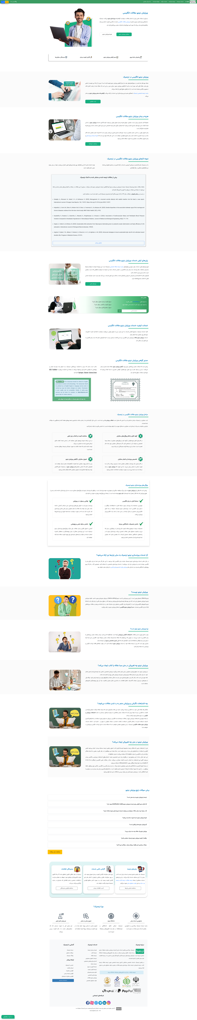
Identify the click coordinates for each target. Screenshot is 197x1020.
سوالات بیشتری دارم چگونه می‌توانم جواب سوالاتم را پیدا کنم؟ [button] (132, 845)
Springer (80, 373)
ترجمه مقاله (94, 956)
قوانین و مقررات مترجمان (67, 976)
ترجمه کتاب (122, 880)
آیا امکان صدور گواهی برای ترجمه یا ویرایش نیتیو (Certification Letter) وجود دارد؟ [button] (127, 804)
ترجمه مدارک (94, 964)
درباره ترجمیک (70, 950)
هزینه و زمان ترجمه (92, 950)
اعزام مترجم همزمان (92, 972)
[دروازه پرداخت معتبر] (109, 991)
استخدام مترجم (63, 980)
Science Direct (93, 373)
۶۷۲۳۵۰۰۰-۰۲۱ (136, 302)
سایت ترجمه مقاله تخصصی (117, 267)
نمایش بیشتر (98, 243)
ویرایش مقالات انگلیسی (124, 22)
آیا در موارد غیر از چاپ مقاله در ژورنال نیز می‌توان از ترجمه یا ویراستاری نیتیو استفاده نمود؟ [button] (125, 811)
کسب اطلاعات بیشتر (98, 888)
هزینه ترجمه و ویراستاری (92, 136)
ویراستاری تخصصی (92, 975)
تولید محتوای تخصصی (91, 981)
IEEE (50, 370)
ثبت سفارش (7, 1017)
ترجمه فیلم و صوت (92, 969)
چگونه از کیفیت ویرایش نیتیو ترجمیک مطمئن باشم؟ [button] (134, 838)
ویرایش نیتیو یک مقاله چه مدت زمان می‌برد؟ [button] (136, 831)
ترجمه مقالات (129, 880)
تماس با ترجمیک (69, 965)
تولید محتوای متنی (131, 883)
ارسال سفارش (146, 2)
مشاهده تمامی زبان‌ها (130, 888)
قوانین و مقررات (69, 971)
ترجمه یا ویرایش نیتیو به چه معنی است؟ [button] (137, 797)
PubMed (54, 370)
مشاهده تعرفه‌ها (93, 144)
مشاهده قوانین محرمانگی (66, 888)
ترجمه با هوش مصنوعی (91, 958)
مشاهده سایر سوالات (55, 852)
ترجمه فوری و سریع (92, 967)
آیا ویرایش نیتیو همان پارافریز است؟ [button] (138, 825)
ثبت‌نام (6, 2)
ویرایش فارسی (114, 567)
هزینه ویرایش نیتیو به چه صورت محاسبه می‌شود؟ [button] (134, 818)
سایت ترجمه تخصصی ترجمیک (141, 93)
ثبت (120, 311)
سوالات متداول (69, 953)
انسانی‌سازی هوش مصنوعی (90, 961)
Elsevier (86, 373)
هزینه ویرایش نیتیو (107, 34)
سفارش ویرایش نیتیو (124, 34)
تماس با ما (13, 2)
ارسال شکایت (70, 968)
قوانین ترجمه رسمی (68, 973)
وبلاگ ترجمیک (70, 956)
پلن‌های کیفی (93, 284)
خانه (186, 2)
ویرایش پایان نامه (123, 567)
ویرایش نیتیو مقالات (92, 978)
